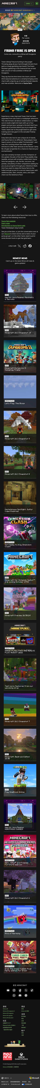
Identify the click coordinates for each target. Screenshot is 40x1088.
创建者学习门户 (7, 1023)
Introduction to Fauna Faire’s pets (13, 226)
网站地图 (23, 1023)
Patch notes (5, 223)
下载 (22, 1025)
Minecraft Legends (8, 1015)
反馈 (22, 1021)
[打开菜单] (37, 4)
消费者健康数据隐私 (15, 1081)
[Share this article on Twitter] (19, 245)
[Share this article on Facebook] (30, 245)
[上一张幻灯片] (15, 207)
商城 (22, 1009)
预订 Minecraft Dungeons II (22, 10)
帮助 (22, 1018)
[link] (8, 990)
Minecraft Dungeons (8, 1013)
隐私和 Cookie (4, 1081)
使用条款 (24, 1081)
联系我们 (23, 1027)
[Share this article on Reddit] (24, 245)
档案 (22, 1033)
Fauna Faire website (8, 221)
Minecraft (5, 1009)
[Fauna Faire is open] (20, 101)
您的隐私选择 (28, 1084)
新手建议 (23, 1016)
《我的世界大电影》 (8, 1030)
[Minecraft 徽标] (9, 3)
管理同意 (16, 1067)
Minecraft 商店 (25, 1011)
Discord (7, 234)
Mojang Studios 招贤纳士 (9, 1025)
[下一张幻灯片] (24, 207)
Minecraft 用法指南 (8, 1067)
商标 (29, 1081)
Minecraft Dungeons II (9, 1011)
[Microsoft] (34, 1078)
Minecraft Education (8, 1018)
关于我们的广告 (5, 1084)
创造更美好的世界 (7, 1027)
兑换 (22, 1035)
